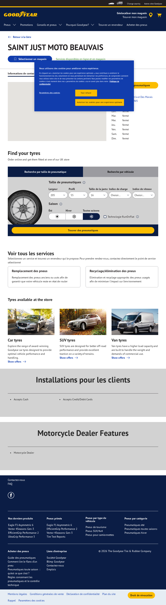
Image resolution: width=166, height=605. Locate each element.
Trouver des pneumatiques (83, 230)
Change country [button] (133, 3)
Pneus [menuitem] (7, 24)
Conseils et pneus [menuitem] (47, 24)
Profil (72, 189)
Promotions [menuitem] (26, 24)
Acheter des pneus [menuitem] (137, 24)
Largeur (53, 189)
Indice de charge (118, 189)
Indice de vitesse (142, 189)
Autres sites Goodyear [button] (153, 3)
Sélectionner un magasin (32, 59)
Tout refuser (86, 93)
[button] (84, 182)
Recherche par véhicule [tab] (120, 171)
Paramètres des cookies (49, 93)
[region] (84, 85)
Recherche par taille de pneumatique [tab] (45, 171)
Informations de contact (21, 73)
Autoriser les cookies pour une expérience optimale (99, 102)
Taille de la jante (98, 189)
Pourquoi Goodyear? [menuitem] (77, 24)
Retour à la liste (22, 37)
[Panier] (159, 15)
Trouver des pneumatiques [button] (135, 85)
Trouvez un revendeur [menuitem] (110, 24)
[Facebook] (11, 495)
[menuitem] (111, 3)
